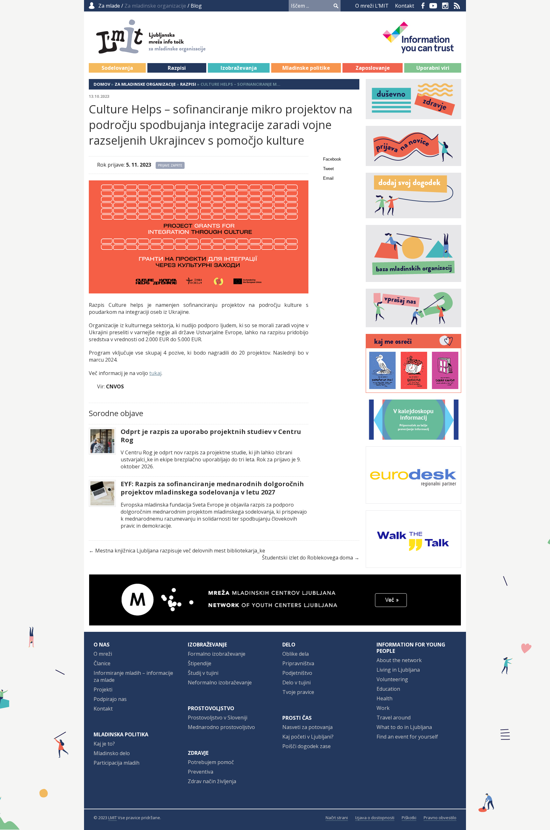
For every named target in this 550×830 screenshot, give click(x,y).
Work (383, 707)
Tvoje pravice (298, 692)
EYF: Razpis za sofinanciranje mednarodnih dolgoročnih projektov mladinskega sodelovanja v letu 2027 (212, 488)
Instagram (445, 5)
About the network (399, 660)
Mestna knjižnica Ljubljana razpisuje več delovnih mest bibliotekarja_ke (180, 550)
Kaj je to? (104, 743)
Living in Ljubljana (398, 669)
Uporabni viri (432, 67)
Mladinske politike (306, 67)
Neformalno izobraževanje (220, 682)
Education (388, 688)
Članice (102, 663)
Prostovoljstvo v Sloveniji (217, 717)
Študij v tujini (203, 672)
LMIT (112, 817)
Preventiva (200, 771)
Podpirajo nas (110, 699)
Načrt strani (337, 817)
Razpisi (177, 67)
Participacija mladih (116, 762)
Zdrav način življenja (212, 781)
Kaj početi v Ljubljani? (308, 736)
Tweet (328, 168)
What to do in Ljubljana (404, 727)
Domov (102, 84)
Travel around (394, 717)
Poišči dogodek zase (306, 746)
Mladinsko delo (112, 753)
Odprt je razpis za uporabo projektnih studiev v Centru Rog (211, 436)
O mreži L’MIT (372, 5)
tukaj (155, 373)
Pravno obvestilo (440, 817)
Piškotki (409, 817)
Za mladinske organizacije (145, 84)
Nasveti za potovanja (307, 727)
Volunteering (392, 679)
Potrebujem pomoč (211, 762)
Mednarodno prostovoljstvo (221, 727)
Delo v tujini (296, 682)
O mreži (103, 653)
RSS (457, 5)
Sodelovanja (117, 67)
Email (328, 178)
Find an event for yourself (407, 736)
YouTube (433, 5)
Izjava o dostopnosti (374, 817)
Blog (196, 5)
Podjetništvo (297, 672)
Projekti (103, 689)
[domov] (157, 50)
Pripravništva (298, 663)
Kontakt (404, 5)
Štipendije (199, 663)
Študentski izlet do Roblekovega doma (307, 557)
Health (384, 698)
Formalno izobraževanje (216, 653)
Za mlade (109, 5)
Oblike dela (295, 653)
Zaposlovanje (373, 67)
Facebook (423, 5)
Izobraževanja (239, 67)
